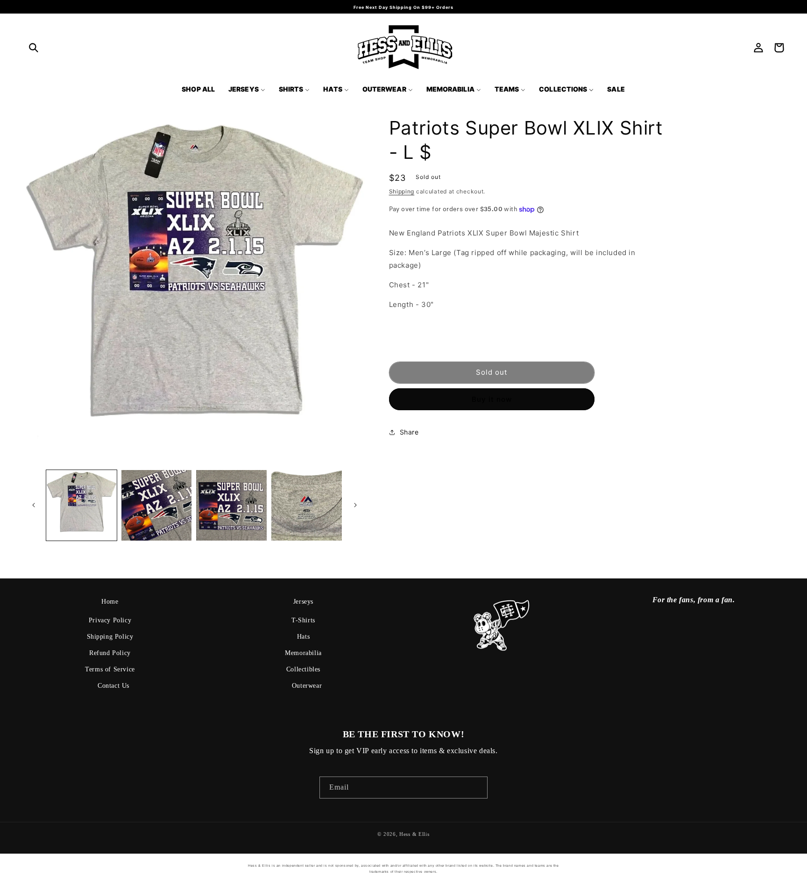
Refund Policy (110, 652)
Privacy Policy (110, 620)
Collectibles (303, 669)
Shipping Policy (110, 636)
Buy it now (492, 399)
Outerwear (307, 685)
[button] (33, 47)
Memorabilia (303, 652)
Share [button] (409, 432)
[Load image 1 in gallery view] (81, 505)
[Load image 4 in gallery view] (306, 505)
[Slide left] (33, 505)
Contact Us (113, 685)
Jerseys (303, 601)
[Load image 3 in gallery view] (231, 505)
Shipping (402, 191)
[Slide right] (355, 505)
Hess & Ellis (414, 834)
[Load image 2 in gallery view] (156, 505)
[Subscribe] (477, 787)
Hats (303, 636)
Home (109, 601)
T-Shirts (303, 620)
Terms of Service (110, 669)
